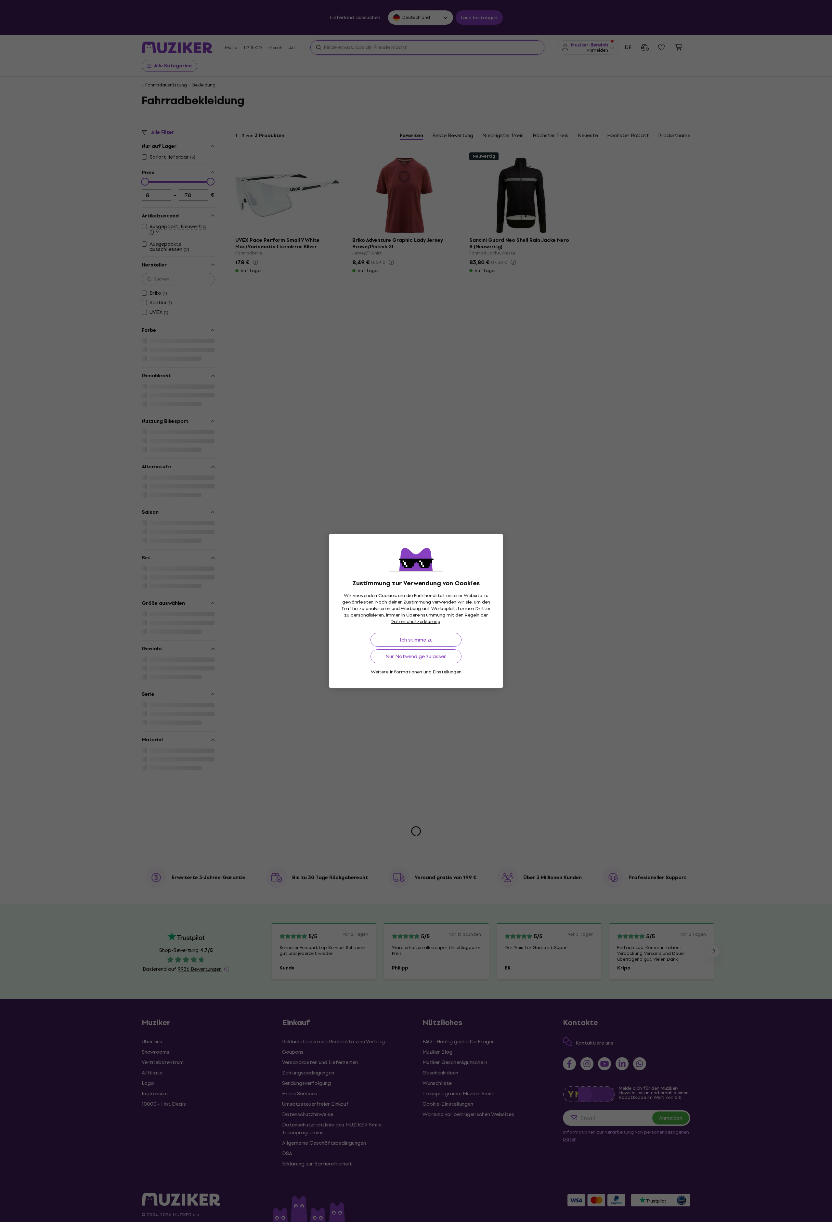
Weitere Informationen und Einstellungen (416, 672)
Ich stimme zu (416, 640)
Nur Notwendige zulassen (416, 656)
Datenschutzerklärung (415, 621)
